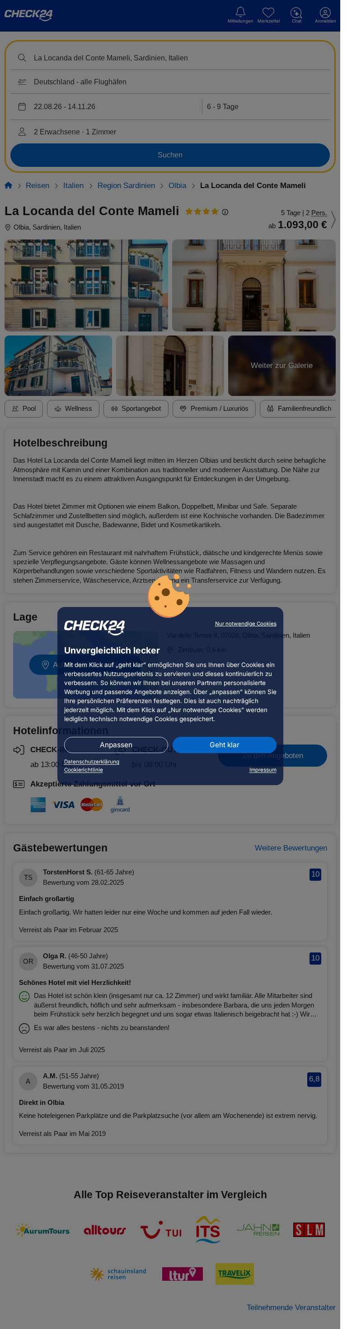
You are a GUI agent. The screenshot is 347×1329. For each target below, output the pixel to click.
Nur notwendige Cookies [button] (246, 624)
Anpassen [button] (116, 744)
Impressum (263, 770)
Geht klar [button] (224, 744)
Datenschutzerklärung (91, 762)
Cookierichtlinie (83, 770)
